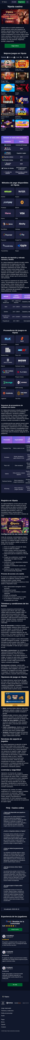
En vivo (11, 57)
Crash (17, 57)
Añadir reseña (15, 929)
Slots (24, 57)
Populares (3, 57)
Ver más (15, 984)
